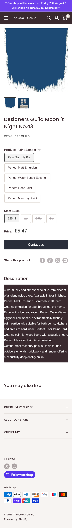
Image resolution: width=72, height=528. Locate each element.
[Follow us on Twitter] (7, 466)
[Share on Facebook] (42, 260)
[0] (64, 18)
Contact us (36, 244)
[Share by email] (65, 260)
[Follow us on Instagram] (14, 466)
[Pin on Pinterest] (50, 260)
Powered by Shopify (15, 519)
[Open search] (49, 18)
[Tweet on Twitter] (57, 260)
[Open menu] (6, 18)
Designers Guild (17, 136)
